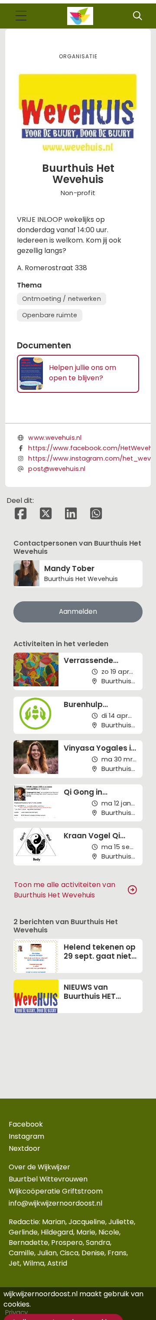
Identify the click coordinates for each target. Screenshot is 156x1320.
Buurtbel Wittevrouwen (48, 1179)
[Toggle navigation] (20, 16)
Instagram (26, 1136)
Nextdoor (24, 1148)
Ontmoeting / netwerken (61, 298)
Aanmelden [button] (78, 611)
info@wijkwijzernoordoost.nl (55, 1203)
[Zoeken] (137, 16)
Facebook (26, 1124)
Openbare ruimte (49, 315)
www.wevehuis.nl (54, 437)
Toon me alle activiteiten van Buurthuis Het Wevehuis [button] (64, 890)
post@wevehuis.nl (56, 468)
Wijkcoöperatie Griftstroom (56, 1191)
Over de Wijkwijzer (39, 1167)
